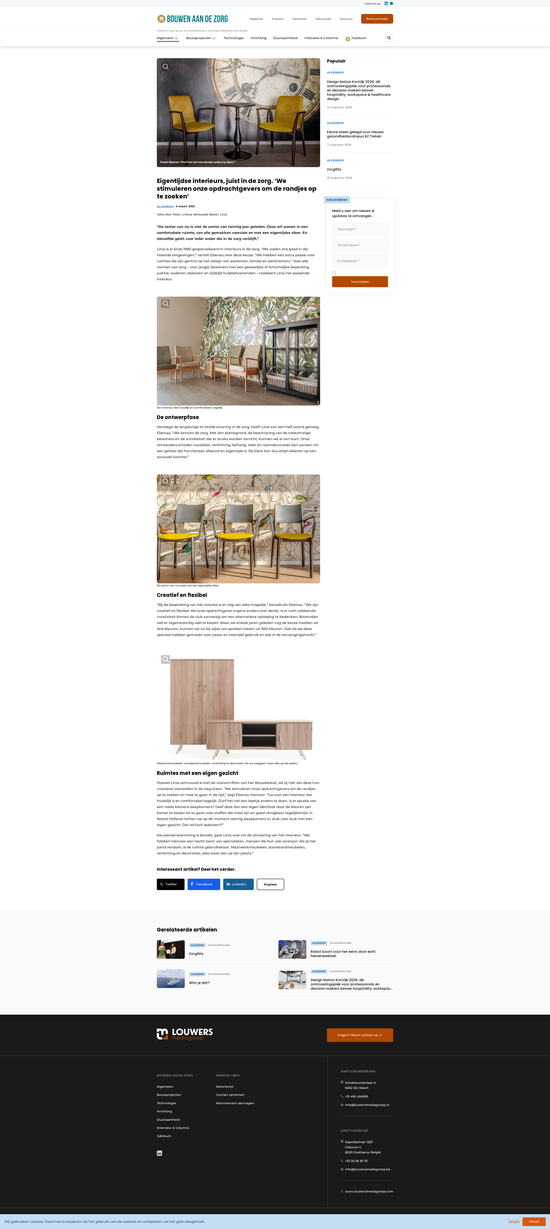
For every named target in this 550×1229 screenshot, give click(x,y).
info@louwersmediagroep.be (367, 1169)
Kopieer (270, 884)
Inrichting (258, 38)
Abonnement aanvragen (235, 1103)
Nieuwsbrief (323, 18)
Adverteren (299, 18)
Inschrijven (360, 282)
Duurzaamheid (285, 38)
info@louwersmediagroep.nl (367, 1105)
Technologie (234, 38)
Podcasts (278, 18)
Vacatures (346, 18)
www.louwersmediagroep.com (369, 1191)
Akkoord (534, 1221)
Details (513, 1221)
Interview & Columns (321, 38)
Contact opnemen (230, 1095)
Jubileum (358, 38)
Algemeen (165, 38)
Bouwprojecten (198, 38)
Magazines (256, 18)
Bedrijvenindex (377, 18)
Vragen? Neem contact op (357, 1035)
